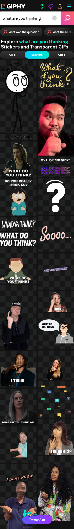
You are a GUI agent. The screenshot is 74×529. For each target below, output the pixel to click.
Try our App (37, 519)
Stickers (37, 55)
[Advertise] (51, 6)
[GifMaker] (42, 6)
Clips (61, 55)
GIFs (12, 55)
